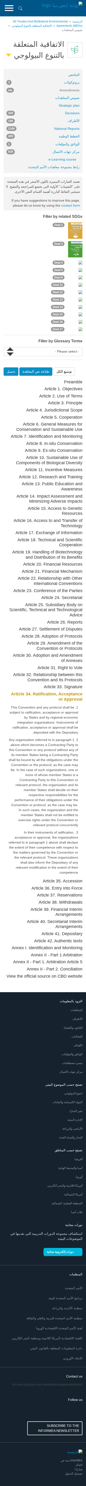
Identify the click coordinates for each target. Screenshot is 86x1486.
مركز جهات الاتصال (44, 152)
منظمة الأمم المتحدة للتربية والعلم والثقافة (54, 1318)
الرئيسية (77, 21)
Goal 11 (58, 285)
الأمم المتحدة (73, 1288)
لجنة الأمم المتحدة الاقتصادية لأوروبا (59, 1328)
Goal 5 (58, 270)
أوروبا (79, 1176)
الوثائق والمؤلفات (44, 144)
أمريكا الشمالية (73, 1194)
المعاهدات (76, 1010)
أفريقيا (78, 1159)
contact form (70, 205)
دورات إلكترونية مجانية (60, 1251)
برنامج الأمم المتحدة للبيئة (65, 1298)
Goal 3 (58, 243)
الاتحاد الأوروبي (72, 1358)
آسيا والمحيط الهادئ (70, 1168)
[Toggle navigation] (9, 8)
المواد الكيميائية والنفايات (67, 1102)
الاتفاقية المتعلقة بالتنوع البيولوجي (32, 25)
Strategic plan (69, 105)
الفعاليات (76, 1036)
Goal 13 (58, 299)
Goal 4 (58, 262)
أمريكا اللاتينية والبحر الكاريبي (64, 1185)
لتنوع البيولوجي (73, 1093)
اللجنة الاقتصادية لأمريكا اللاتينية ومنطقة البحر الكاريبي (47, 1338)
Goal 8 (58, 277)
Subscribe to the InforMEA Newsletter (58, 1428)
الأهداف (78, 1045)
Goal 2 (58, 225)
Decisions (44, 113)
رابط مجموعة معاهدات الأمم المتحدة (54, 167)
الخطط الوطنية (44, 136)
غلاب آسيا (76, 1212)
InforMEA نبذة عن (71, 1460)
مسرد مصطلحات (72, 1063)
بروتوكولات (44, 82)
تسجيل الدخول (73, 1473)
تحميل (11, 371)
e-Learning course (62, 159)
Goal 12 (58, 292)
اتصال (78, 1464)
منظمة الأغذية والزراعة (67, 1308)
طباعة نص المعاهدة (35, 371)
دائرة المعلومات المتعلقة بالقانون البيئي (56, 1348)
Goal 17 (58, 329)
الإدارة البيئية (75, 1119)
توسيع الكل (64, 371)
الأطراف (44, 121)
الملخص (74, 75)
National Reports (44, 128)
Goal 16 (58, 321)
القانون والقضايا (73, 1027)
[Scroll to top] (14, 1472)
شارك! (78, 1469)
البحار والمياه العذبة (70, 1137)
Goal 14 (58, 307)
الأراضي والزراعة (72, 1128)
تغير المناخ (76, 1111)
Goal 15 (58, 314)
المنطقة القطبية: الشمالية (67, 1203)
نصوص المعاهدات (67, 98)
